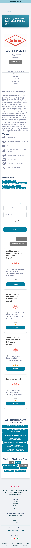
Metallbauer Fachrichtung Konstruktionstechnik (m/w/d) (15, 450)
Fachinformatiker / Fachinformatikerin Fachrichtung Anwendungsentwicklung (15, 434)
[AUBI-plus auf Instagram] (10, 530)
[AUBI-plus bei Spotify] (23, 530)
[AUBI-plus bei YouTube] (15, 530)
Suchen (15, 229)
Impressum (5, 543)
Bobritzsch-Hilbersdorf (11, 468)
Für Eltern (15, 522)
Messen (15, 545)
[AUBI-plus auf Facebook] (8, 530)
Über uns (15, 501)
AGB (12, 543)
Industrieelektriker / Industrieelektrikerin (15, 439)
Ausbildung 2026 (15, 1)
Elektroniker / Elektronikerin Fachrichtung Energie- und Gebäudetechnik (15, 426)
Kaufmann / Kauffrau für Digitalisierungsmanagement (15, 446)
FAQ (15, 508)
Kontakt (25, 545)
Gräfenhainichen (20, 471)
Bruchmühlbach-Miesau (10, 465)
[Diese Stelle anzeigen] (15, 263)
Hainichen (23, 468)
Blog (6, 545)
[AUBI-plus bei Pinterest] (13, 530)
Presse (27, 543)
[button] (15, 62)
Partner (15, 506)
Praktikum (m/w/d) (13, 379)
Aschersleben (9, 471)
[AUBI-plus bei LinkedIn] (18, 530)
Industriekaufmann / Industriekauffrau (15, 442)
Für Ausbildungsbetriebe (15, 515)
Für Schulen (15, 520)
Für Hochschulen (15, 518)
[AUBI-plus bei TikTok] (21, 530)
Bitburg (18, 462)
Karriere (15, 503)
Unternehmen (7, 11)
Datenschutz (19, 543)
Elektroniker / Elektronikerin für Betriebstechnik (15, 430)
